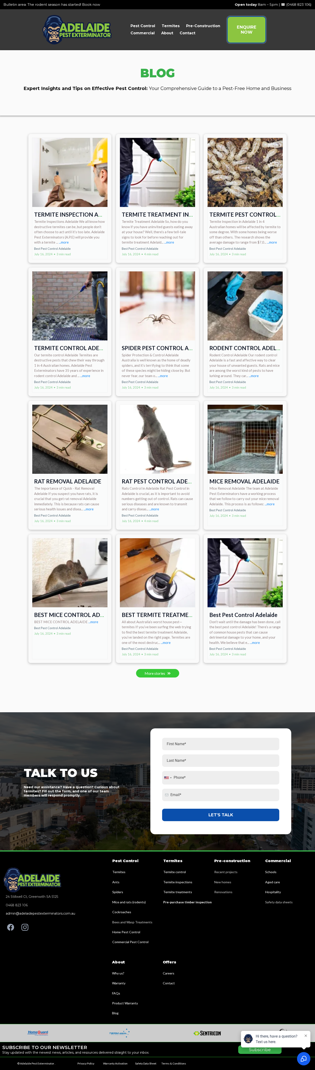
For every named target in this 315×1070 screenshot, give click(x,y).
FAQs (116, 993)
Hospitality (273, 892)
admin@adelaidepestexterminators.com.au (40, 913)
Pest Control (143, 26)
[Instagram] (25, 927)
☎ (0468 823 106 (295, 4)
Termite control (174, 872)
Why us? (118, 973)
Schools (270, 872)
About (167, 33)
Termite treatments (177, 892)
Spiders (117, 892)
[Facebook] (10, 927)
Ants (115, 882)
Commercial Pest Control (130, 942)
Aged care (272, 882)
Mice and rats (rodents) (129, 902)
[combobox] (167, 777)
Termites (171, 26)
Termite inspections (177, 882)
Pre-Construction (203, 26)
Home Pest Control (126, 932)
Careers (168, 973)
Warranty (118, 983)
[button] (69, 198)
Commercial (143, 33)
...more (64, 242)
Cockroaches (121, 912)
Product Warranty (125, 1003)
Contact (187, 33)
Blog (115, 1013)
